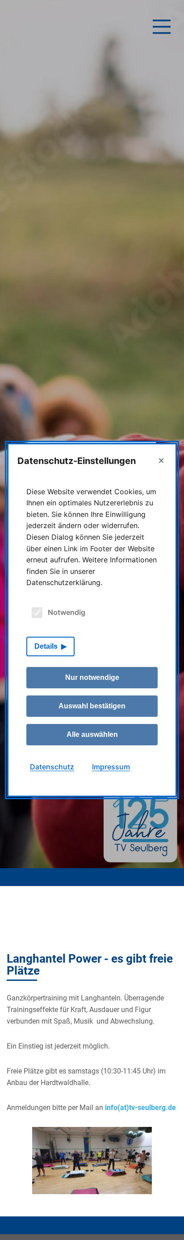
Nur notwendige (92, 677)
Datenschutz (52, 766)
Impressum (111, 766)
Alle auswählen (92, 734)
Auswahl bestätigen (92, 706)
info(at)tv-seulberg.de (140, 1107)
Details (46, 646)
